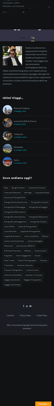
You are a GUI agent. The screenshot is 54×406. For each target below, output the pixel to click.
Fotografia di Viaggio (38, 207)
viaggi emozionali (12, 279)
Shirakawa (18, 147)
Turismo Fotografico (13, 270)
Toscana (43, 260)
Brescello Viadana (22, 108)
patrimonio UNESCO (25, 246)
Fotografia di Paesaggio (14, 207)
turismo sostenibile (13, 275)
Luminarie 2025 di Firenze (25, 121)
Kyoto (16, 160)
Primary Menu (49, 7)
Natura (45, 236)
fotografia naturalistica (14, 216)
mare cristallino (31, 236)
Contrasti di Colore (36, 187)
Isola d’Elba (9, 226)
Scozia (37, 255)
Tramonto (8, 265)
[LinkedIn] (27, 306)
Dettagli (28, 192)
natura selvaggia (35, 241)
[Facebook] (24, 306)
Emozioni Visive (42, 192)
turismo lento (32, 270)
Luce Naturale (10, 231)
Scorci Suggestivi (23, 255)
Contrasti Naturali (12, 192)
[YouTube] (30, 306)
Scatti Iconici (40, 250)
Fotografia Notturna (38, 216)
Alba (6, 187)
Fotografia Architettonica (15, 202)
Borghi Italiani (18, 187)
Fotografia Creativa (39, 202)
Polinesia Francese (12, 250)
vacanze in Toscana (33, 275)
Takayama (18, 134)
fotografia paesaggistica (15, 221)
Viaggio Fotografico (32, 279)
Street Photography (27, 260)
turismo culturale (25, 265)
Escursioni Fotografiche (14, 197)
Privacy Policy (25, 316)
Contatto (10, 316)
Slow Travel (9, 260)
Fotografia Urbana (38, 221)
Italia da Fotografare (27, 226)
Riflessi (27, 250)
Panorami (8, 246)
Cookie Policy (41, 316)
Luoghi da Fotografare (30, 231)
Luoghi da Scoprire (12, 236)
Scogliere (8, 255)
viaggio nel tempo (12, 284)
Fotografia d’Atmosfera (14, 212)
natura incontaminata (14, 241)
